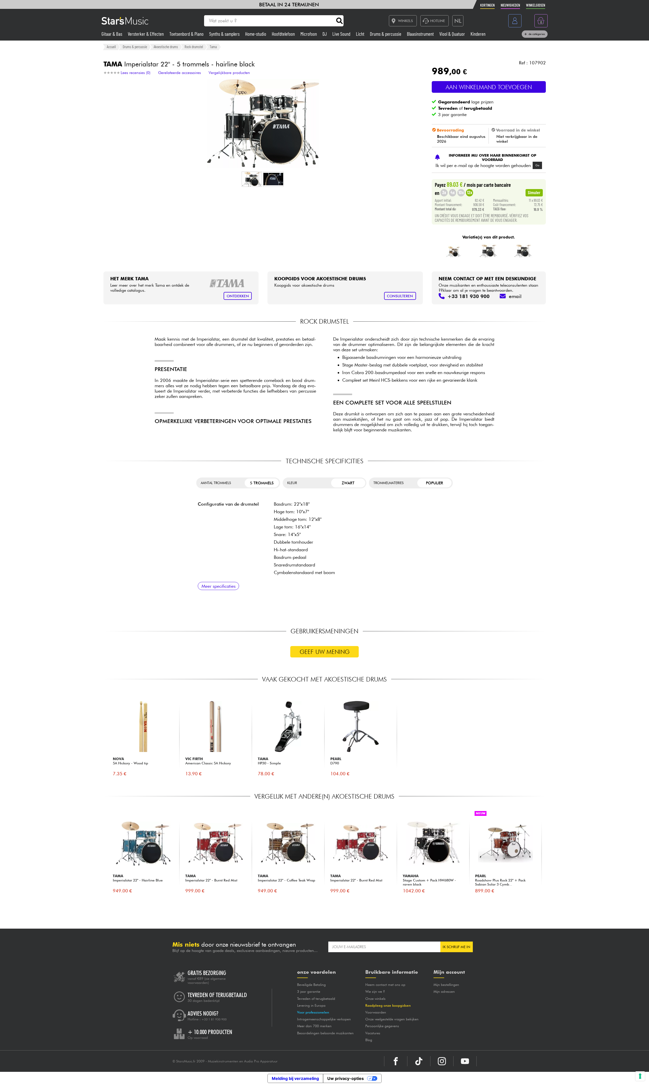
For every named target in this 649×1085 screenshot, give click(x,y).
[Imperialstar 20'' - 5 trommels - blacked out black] (488, 250)
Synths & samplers (225, 34)
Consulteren (400, 296)
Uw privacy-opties (345, 1078)
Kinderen (478, 34)
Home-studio (256, 34)
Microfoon (309, 34)
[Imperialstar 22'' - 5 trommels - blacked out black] (522, 250)
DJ (325, 34)
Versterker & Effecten (146, 34)
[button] (252, 179)
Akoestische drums (166, 46)
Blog (368, 1040)
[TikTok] (418, 1061)
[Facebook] (395, 1061)
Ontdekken (238, 296)
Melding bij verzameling (295, 1078)
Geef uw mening (325, 651)
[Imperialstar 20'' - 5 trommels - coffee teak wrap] (453, 250)
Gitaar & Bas (112, 34)
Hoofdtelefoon (284, 34)
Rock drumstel (194, 46)
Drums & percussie (386, 34)
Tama (213, 46)
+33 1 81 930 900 (214, 1019)
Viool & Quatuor (452, 34)
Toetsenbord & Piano (187, 34)
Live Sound (341, 34)
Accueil (111, 46)
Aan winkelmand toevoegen (489, 87)
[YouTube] (465, 1061)
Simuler (534, 192)
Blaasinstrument (421, 34)
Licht (360, 34)
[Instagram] (441, 1061)
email (515, 296)
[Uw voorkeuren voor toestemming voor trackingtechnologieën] (640, 1076)
